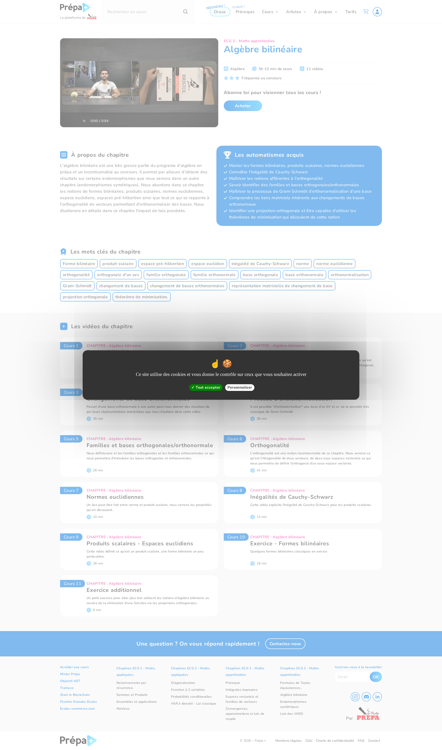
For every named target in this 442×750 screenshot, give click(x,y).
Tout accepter (208, 387)
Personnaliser (239, 387)
